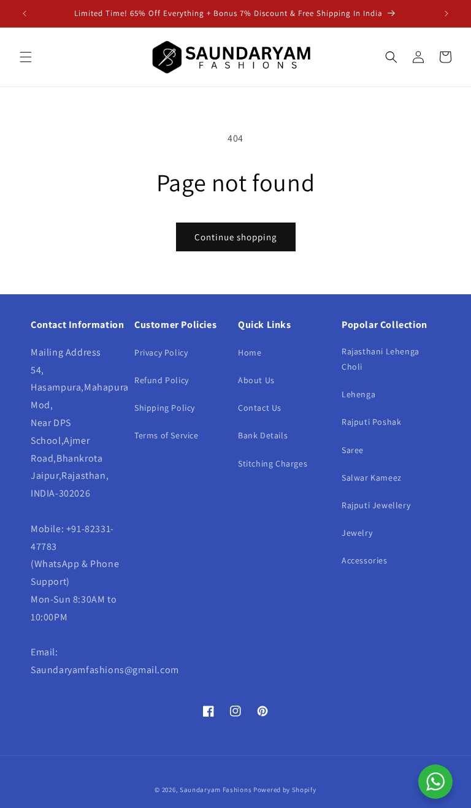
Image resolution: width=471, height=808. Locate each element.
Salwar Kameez (372, 477)
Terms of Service (166, 435)
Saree (353, 449)
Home (249, 352)
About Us (256, 380)
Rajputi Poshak (371, 421)
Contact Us (259, 407)
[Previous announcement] (24, 13)
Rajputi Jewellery (376, 505)
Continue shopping (235, 237)
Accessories (365, 560)
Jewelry (357, 532)
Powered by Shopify (284, 789)
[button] (25, 57)
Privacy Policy (161, 352)
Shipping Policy (164, 407)
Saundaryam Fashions (215, 789)
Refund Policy (161, 380)
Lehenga (358, 394)
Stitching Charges (272, 463)
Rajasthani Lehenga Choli (380, 359)
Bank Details (263, 435)
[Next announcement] (446, 13)
